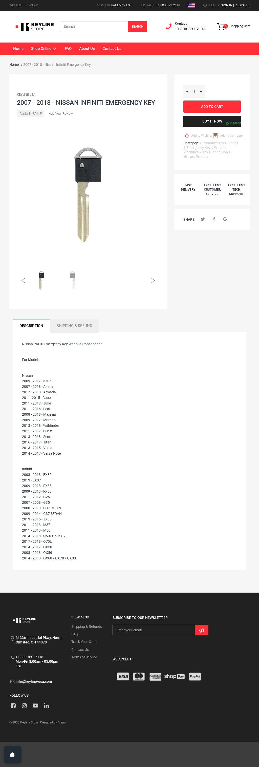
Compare (32, 5)
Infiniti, (216, 152)
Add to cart (212, 107)
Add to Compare (230, 135)
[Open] (12, 754)
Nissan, (189, 157)
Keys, (227, 152)
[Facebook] (214, 219)
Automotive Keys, (213, 143)
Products (203, 157)
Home (14, 65)
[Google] (225, 219)
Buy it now (212, 121)
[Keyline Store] (34, 26)
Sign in (226, 5)
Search (137, 26)
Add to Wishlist (201, 135)
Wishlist (16, 5)
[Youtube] (35, 705)
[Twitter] (203, 219)
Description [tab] (31, 326)
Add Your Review (61, 113)
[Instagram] (24, 705)
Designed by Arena (53, 722)
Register (242, 5)
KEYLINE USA (26, 94)
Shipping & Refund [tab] (74, 326)
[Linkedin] (46, 705)
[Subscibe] (201, 630)
